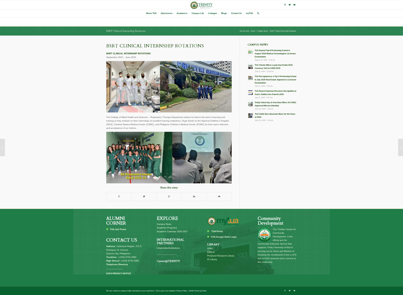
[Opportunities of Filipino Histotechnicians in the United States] (2, 147)
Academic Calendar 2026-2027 (172, 231)
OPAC (210, 248)
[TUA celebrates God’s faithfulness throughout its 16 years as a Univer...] (400, 147)
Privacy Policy (181, 291)
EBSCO (211, 252)
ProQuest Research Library (220, 255)
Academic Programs (167, 227)
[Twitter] (289, 4)
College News (262, 31)
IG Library (212, 259)
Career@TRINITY (168, 261)
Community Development (270, 220)
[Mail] (294, 4)
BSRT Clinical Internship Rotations (126, 31)
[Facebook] (285, 4)
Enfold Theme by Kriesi (197, 291)
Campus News (164, 224)
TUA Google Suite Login (224, 237)
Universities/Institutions (168, 248)
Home (253, 31)
